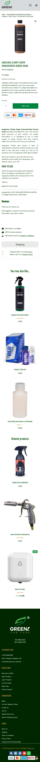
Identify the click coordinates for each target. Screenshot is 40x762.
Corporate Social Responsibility (11, 742)
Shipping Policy (27, 254)
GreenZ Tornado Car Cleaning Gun (20, 534)
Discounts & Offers (8, 673)
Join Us (4, 711)
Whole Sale (5, 686)
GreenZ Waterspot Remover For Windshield (20, 421)
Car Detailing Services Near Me (11, 662)
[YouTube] (24, 753)
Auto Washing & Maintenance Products (19, 14)
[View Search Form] (30, 5)
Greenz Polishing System (9, 717)
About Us (4, 729)
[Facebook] (11, 753)
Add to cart (25, 106)
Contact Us (5, 707)
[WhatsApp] (29, 753)
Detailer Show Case (8, 714)
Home (3, 14)
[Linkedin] (20, 753)
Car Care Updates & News (10, 704)
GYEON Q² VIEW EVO (20, 369)
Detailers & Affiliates (27, 236)
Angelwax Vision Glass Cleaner (20, 315)
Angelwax (10, 69)
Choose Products (7, 689)
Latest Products (7, 680)
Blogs (3, 701)
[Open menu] (36, 5)
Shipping (4, 732)
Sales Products (6, 676)
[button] (35, 21)
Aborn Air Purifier (20, 589)
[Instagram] (15, 753)
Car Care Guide (6, 683)
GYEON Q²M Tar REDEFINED (20, 482)
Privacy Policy (6, 738)
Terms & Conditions (8, 735)
